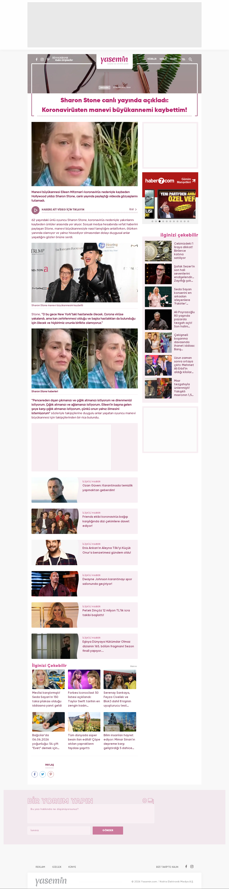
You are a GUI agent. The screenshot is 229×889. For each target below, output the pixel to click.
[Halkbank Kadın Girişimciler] (62, 59)
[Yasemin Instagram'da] (42, 59)
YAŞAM (173, 59)
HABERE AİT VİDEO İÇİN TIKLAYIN (88, 209)
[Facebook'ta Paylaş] (34, 774)
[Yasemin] (114, 61)
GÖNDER (108, 830)
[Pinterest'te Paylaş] (51, 774)
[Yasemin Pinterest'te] (48, 59)
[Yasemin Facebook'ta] (36, 59)
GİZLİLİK (56, 867)
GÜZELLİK (152, 59)
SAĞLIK (163, 59)
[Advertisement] (85, 446)
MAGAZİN (104, 87)
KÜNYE (72, 867)
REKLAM (40, 867)
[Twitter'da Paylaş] (43, 774)
